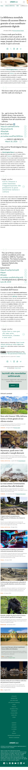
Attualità (14, 696)
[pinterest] (10, 763)
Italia (2, 690)
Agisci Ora (14, 715)
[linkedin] (21, 763)
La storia (14, 729)
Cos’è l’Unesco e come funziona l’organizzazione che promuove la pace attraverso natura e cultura (11, 187)
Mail (14, 731)
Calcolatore (14, 713)
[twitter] (7, 763)
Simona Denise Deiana (18, 30)
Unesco (12, 73)
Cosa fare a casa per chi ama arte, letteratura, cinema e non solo (11, 334)
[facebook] (4, 763)
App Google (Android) (14, 702)
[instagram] (18, 763)
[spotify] (12, 763)
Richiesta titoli (14, 709)
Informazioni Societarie (14, 735)
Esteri (2, 593)
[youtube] (15, 763)
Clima (2, 656)
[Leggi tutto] (26, 393)
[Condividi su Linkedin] (14, 49)
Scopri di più (18, 368)
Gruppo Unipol (12, 657)
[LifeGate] (14, 2)
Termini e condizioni (14, 737)
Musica (2, 560)
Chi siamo (14, 727)
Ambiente (3, 427)
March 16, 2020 (11, 141)
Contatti (14, 725)
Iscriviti (13, 385)
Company (14, 723)
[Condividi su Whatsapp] (17, 49)
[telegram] (24, 763)
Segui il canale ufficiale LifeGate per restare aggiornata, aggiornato (12, 344)
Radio (14, 704)
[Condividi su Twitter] (11, 49)
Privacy (14, 733)
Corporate (14, 711)
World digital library (12, 69)
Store (7, 2)
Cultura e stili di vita (5, 461)
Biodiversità (3, 624)
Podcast (14, 706)
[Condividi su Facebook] (7, 49)
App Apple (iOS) (14, 700)
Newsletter (14, 698)
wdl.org (14, 296)
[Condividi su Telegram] (20, 49)
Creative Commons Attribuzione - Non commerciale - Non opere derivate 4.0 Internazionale (13, 353)
